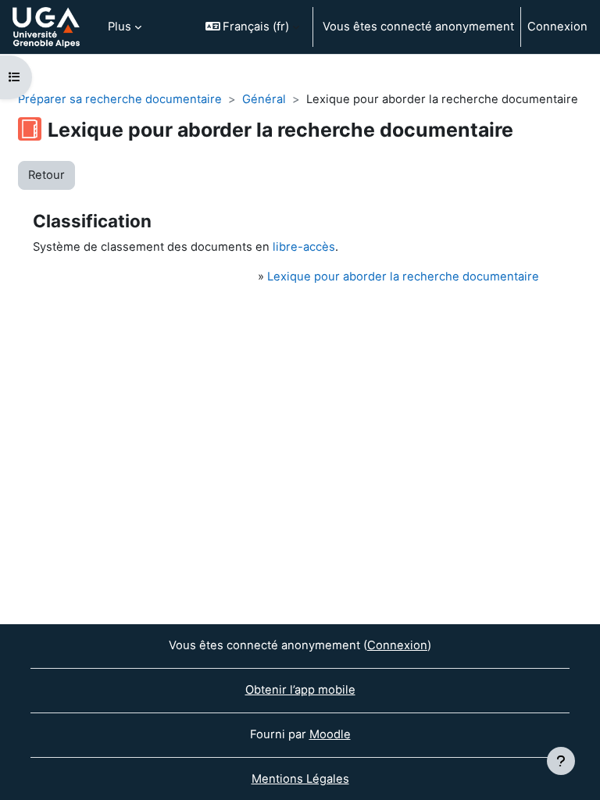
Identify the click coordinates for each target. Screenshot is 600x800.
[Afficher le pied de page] (561, 761)
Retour (46, 175)
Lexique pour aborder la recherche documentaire (403, 277)
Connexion (557, 27)
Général (264, 99)
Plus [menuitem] (119, 27)
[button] (252, 27)
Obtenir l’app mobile (300, 690)
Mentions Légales (300, 779)
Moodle (330, 734)
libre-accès (304, 247)
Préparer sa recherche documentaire (120, 99)
